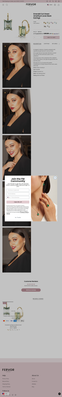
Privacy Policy (24, 212)
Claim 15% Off (18, 202)
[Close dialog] (55, 177)
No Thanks (18, 217)
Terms (8, 213)
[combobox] (9, 197)
